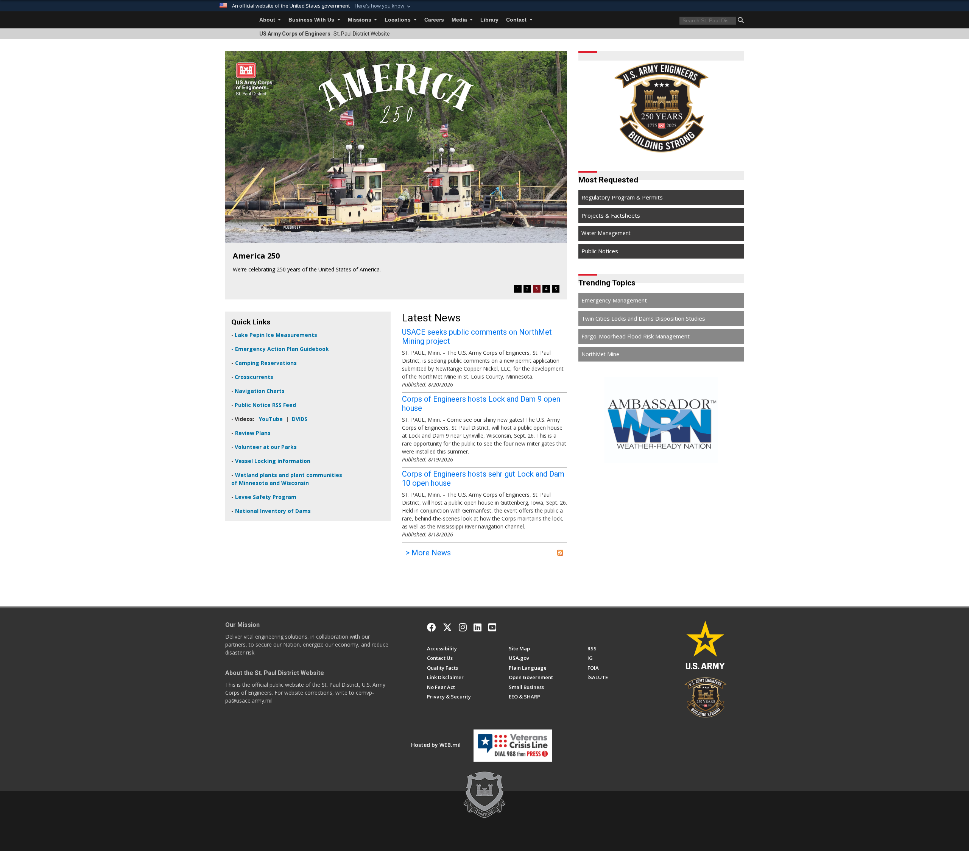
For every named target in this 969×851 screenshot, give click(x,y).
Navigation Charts (260, 390)
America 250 (256, 256)
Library (489, 20)
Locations (398, 20)
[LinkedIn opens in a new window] (477, 627)
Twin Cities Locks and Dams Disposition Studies (643, 318)
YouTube (271, 418)
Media (460, 20)
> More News (428, 552)
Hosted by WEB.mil (436, 744)
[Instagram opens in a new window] (463, 627)
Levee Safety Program (265, 496)
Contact (517, 20)
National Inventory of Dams (272, 510)
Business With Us (312, 20)
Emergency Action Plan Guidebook (282, 348)
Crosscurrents (254, 376)
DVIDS (299, 418)
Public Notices (599, 251)
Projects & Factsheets (610, 215)
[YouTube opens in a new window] (492, 627)
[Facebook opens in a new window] (431, 627)
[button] (383, 6)
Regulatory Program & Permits (622, 197)
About (268, 20)
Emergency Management (614, 300)
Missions (360, 20)
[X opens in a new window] (447, 627)
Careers (434, 20)
